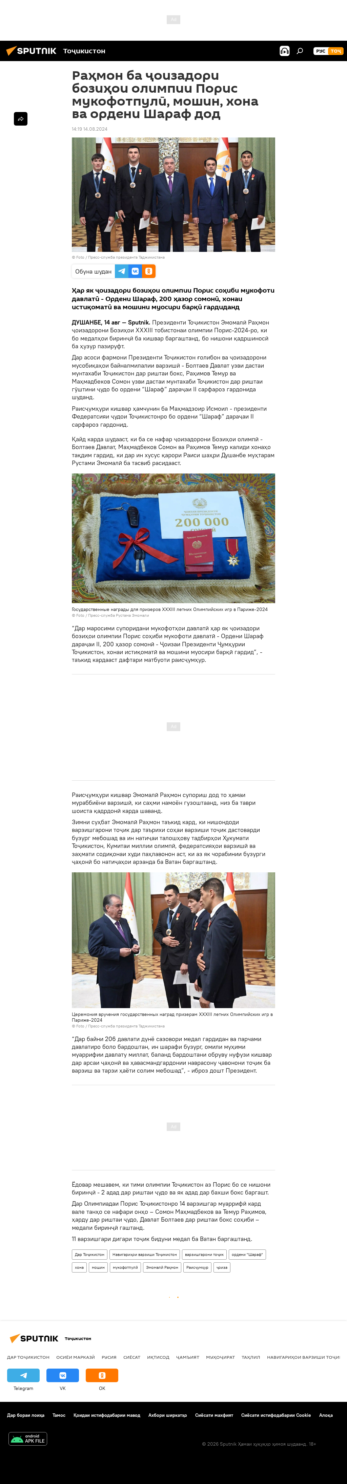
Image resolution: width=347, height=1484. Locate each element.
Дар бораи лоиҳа (25, 1415)
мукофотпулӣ (125, 1267)
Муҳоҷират (220, 1357)
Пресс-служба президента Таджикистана (126, 257)
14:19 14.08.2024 (89, 129)
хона (79, 1267)
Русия (109, 1357)
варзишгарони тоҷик (204, 1254)
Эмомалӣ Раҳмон (162, 1267)
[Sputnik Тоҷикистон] (33, 57)
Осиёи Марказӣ (75, 1357)
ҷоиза (222, 1267)
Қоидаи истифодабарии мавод (107, 1415)
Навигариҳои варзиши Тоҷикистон (145, 1254)
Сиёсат (131, 1357)
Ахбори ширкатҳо (167, 1415)
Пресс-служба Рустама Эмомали (118, 615)
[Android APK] (28, 1439)
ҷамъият (187, 1357)
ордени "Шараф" (247, 1254)
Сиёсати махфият (214, 1415)
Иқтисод (158, 1357)
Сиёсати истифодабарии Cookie (276, 1415)
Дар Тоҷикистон (89, 1254)
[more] (20, 119)
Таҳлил (251, 1357)
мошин (98, 1267)
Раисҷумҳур (197, 1267)
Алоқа (326, 1415)
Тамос (59, 1415)
